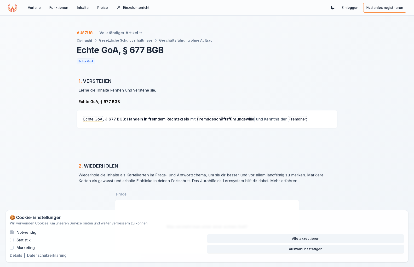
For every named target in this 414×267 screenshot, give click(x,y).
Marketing (26, 247)
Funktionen (58, 7)
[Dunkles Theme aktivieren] (332, 7)
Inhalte (83, 7)
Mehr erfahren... (285, 180)
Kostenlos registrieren (384, 7)
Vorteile (34, 7)
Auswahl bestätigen (305, 249)
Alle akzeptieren (305, 238)
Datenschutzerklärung (47, 255)
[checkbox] (12, 232)
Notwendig (26, 232)
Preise (102, 7)
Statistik (24, 240)
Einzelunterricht (136, 7)
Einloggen (350, 7)
